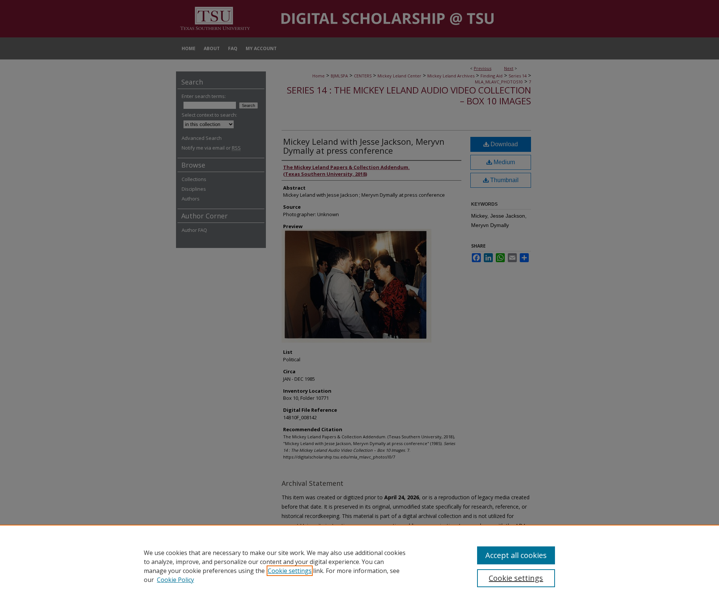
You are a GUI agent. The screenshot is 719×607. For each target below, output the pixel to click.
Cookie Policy (175, 580)
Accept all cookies (516, 555)
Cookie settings (290, 571)
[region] (359, 566)
